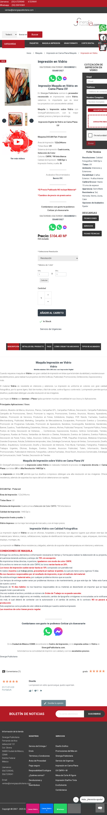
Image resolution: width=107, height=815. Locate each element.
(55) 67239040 (17, 2)
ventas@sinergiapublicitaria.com (19, 10)
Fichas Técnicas (91, 234)
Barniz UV (57, 178)
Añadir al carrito (52, 312)
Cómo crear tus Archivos (66, 347)
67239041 (32, 2)
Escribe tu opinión (55, 703)
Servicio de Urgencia (64, 761)
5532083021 (70, 67)
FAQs (49, 347)
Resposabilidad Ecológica (40, 770)
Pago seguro (34, 766)
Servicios (88, 226)
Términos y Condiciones (39, 756)
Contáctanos (61, 790)
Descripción (13, 347)
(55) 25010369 (18, 5)
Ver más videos (18, 158)
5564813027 (58, 71)
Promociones (90, 218)
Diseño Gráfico (62, 746)
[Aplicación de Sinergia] (103, 47)
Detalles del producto (33, 347)
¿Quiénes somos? (36, 775)
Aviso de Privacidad (37, 761)
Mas (32, 51)
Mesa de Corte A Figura (66, 775)
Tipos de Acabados (91, 347)
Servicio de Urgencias (50, 329)
